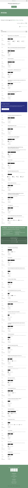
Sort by (2, 30)
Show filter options (19, 23)
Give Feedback (14, 480)
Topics (14, 6)
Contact (14, 477)
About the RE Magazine (14, 476)
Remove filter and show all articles (23, 26)
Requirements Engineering (14, 4)
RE (14, 0)
